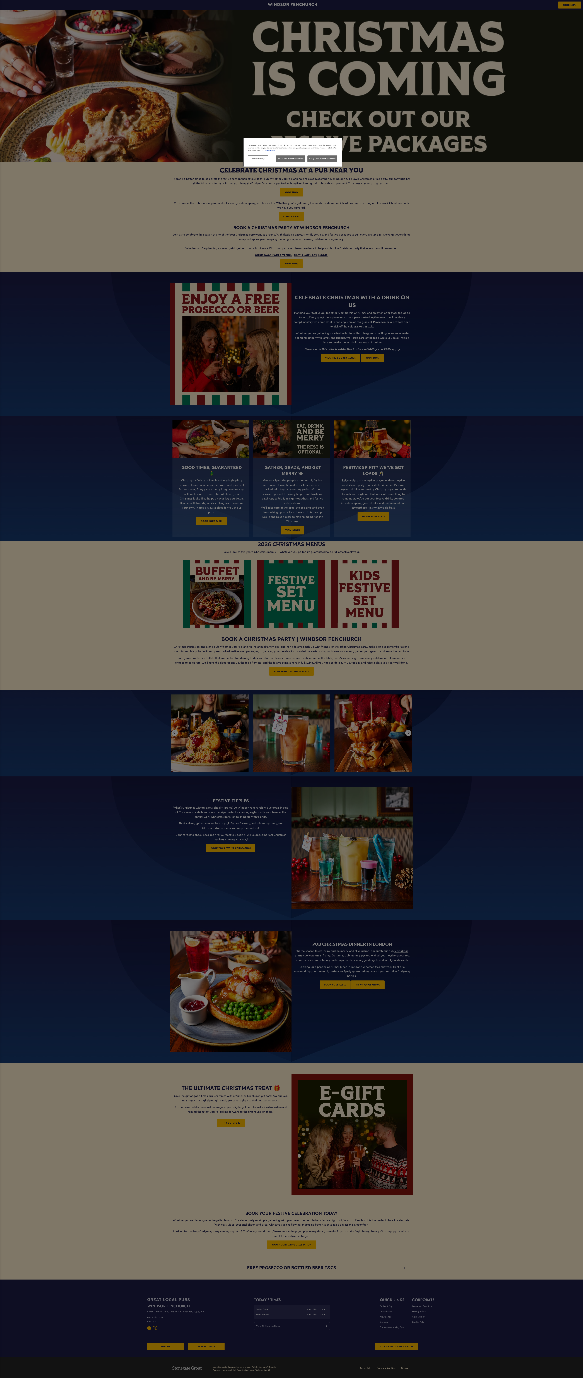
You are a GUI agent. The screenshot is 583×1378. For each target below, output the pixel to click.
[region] (292, 152)
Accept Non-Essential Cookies (322, 158)
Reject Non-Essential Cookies (291, 158)
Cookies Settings (258, 158)
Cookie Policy (269, 150)
